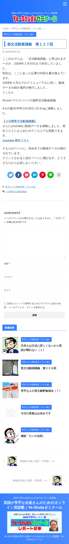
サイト (7, 290)
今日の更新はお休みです (36, 413)
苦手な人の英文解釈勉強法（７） (41, 390)
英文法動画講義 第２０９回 (38, 368)
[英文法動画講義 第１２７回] (34, 175)
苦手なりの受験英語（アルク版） (21, 186)
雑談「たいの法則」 (33, 436)
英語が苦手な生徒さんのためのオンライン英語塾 (34, 498)
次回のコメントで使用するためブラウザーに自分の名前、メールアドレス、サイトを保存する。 (32, 305)
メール (8, 276)
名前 (7, 263)
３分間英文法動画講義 (16, 191)
